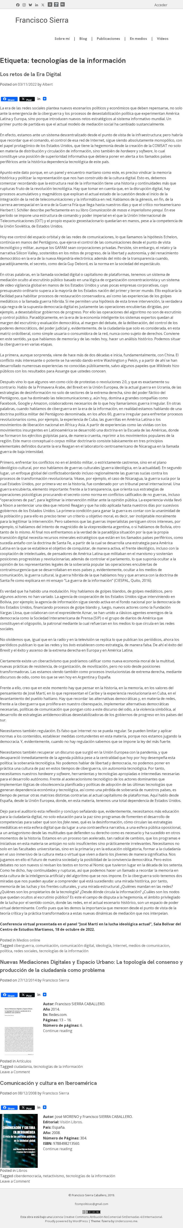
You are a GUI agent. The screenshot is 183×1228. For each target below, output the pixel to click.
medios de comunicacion (149, 945)
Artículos (24, 1061)
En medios (138, 38)
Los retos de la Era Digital (30, 74)
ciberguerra (24, 945)
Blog (83, 38)
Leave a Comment (15, 1071)
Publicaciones (108, 38)
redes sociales (25, 950)
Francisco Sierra (55, 980)
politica (6, 950)
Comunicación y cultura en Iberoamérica (48, 1082)
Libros (22, 1170)
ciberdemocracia (27, 1175)
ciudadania (23, 1066)
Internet (120, 945)
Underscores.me (126, 1221)
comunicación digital (77, 945)
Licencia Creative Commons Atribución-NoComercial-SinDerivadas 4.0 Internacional (107, 1217)
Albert (47, 84)
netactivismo (53, 1175)
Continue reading (57, 1030)
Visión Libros (71, 1122)
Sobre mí (62, 38)
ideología (103, 945)
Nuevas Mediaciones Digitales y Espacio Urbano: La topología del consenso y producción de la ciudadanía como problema (91, 965)
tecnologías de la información (63, 950)
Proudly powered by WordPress (67, 1221)
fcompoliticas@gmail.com (91, 1204)
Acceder (160, 4)
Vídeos (162, 38)
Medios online (28, 940)
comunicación (46, 945)
